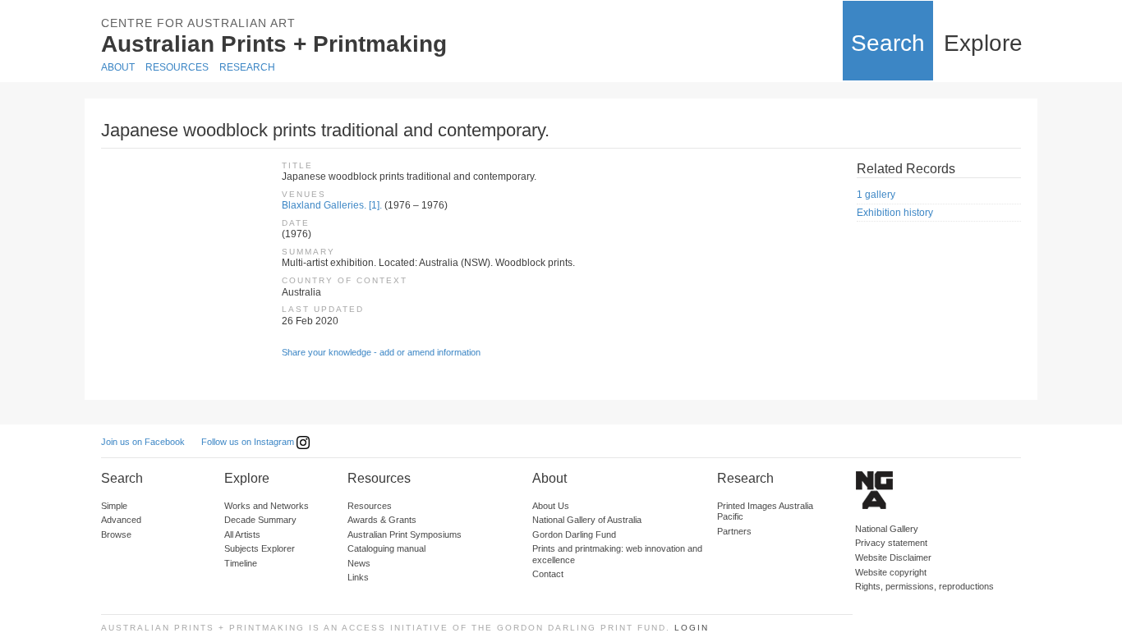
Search (888, 43)
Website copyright (891, 572)
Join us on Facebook (143, 442)
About (118, 67)
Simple (114, 506)
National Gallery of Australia (586, 520)
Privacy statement (891, 543)
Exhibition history (895, 212)
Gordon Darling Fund (574, 534)
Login (691, 627)
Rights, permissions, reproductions (924, 586)
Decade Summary (260, 520)
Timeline (240, 563)
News (358, 563)
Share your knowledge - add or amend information (381, 352)
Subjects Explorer (259, 548)
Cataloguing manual (386, 548)
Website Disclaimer (893, 557)
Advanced (121, 520)
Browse (116, 534)
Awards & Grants (381, 520)
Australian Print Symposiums (404, 534)
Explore (983, 43)
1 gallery (876, 194)
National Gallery (886, 529)
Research (247, 67)
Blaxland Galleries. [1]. (332, 205)
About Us (550, 506)
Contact (547, 574)
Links (358, 577)
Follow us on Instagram (249, 442)
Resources (177, 67)
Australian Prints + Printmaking (274, 44)
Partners (734, 531)
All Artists (242, 534)
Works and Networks (266, 506)
